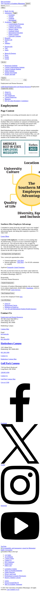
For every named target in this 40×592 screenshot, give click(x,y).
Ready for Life (9, 11)
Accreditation (9, 557)
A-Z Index (8, 555)
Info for (4, 62)
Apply (7, 50)
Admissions (8, 13)
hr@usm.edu (5, 334)
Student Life (8, 40)
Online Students (9, 71)
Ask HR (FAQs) (6, 300)
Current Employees (11, 97)
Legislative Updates (11, 569)
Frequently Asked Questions (16, 267)
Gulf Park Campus (10, 363)
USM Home (4, 86)
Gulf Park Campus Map (8, 379)
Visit (6, 48)
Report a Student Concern (13, 577)
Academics (8, 22)
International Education (16, 33)
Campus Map (5, 329)
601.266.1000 (5, 352)
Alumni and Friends (11, 72)
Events (7, 57)
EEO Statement (9, 562)
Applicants (8, 94)
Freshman (12, 15)
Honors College (13, 29)
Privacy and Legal (10, 574)
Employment (9, 564)
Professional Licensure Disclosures (15, 576)
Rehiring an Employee (11, 307)
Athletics (7, 43)
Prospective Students (11, 65)
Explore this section (7, 88)
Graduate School (14, 31)
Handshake (29, 288)
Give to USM (5, 382)
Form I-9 (7, 303)
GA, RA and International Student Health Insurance (20, 309)
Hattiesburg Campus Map (9, 359)
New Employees (10, 95)
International (12, 20)
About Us (8, 92)
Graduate (11, 18)
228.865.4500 (5, 372)
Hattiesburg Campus (11, 343)
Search (4, 78)
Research (7, 38)
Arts (6, 41)
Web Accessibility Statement (13, 584)
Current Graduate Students (13, 69)
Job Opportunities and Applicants (11, 254)
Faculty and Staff (10, 74)
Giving (7, 59)
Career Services (15, 290)
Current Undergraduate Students (14, 67)
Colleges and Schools (15, 27)
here (21, 297)
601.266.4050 (5, 339)
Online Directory (10, 572)
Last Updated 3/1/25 (13, 589)
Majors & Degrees (10, 53)
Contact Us (4, 356)
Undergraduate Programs (16, 24)
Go (25, 5)
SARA (7, 581)
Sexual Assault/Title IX (12, 583)
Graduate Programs (14, 26)
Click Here (20, 260)
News (6, 55)
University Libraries (15, 36)
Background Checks (11, 305)
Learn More (5, 236)
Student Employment (7, 283)
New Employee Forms (8, 293)
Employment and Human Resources (20, 86)
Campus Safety (9, 558)
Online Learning (14, 34)
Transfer (11, 16)
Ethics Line (8, 565)
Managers (8, 99)
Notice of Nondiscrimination (13, 570)
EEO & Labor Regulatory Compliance (16, 101)
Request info (8, 46)
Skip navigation (5, 1)
